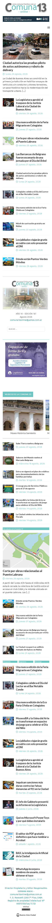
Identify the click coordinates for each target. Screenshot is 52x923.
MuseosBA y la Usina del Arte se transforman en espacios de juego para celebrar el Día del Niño (31, 502)
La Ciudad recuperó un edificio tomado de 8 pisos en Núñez (30, 648)
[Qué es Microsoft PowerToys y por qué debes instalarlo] (8, 820)
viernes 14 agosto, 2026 (30, 492)
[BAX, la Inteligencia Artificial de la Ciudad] (8, 855)
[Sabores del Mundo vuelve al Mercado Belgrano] (8, 460)
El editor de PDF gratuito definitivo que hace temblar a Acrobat (32, 837)
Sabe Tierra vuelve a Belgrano (29, 443)
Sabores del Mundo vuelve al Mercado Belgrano (29, 458)
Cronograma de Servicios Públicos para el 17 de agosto (31, 487)
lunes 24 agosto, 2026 (16, 74)
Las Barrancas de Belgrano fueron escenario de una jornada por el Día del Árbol (31, 157)
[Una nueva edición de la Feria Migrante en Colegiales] (8, 125)
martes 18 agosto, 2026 (30, 480)
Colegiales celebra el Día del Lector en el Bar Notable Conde (32, 192)
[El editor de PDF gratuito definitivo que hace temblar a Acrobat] (8, 836)
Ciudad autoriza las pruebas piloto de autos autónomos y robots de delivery (24, 66)
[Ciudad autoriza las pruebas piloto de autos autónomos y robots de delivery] (26, 46)
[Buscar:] (26, 329)
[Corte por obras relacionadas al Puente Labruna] (8, 141)
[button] (48, 27)
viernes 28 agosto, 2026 (31, 113)
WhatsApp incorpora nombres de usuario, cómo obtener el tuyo (30, 872)
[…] (24, 91)
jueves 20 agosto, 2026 (30, 229)
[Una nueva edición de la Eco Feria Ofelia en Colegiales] (8, 705)
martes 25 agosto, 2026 (30, 793)
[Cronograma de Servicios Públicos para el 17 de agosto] (8, 489)
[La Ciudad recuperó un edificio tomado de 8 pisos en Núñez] (8, 650)
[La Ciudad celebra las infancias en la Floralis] (8, 517)
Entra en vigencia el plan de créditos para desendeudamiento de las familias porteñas (32, 474)
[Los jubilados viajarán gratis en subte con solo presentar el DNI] (8, 242)
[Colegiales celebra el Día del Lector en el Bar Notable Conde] (8, 685)
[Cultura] (8, 194)
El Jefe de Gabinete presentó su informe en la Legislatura (32, 803)
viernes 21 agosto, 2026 (30, 213)
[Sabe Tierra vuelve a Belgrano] (8, 446)
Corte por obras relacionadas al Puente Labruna (32, 140)
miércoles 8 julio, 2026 (30, 860)
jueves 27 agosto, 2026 (30, 129)
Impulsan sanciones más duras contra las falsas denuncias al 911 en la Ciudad (32, 785)
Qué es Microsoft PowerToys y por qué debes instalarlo (32, 819)
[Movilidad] (8, 176)
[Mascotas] (8, 226)
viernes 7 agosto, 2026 (30, 825)
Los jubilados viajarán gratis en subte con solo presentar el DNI (31, 243)
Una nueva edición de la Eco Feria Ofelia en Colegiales (31, 208)
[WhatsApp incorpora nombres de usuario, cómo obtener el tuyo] (8, 871)
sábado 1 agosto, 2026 (30, 844)
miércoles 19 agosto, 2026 (32, 463)
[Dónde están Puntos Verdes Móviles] (8, 262)
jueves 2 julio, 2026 (28, 809)
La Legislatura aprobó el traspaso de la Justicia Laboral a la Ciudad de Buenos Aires (29, 104)
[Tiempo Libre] (8, 210)
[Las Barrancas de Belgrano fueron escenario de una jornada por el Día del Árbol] (8, 157)
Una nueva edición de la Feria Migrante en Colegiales (32, 124)
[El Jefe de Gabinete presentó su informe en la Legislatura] (8, 804)
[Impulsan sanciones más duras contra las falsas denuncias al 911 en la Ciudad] (8, 785)
